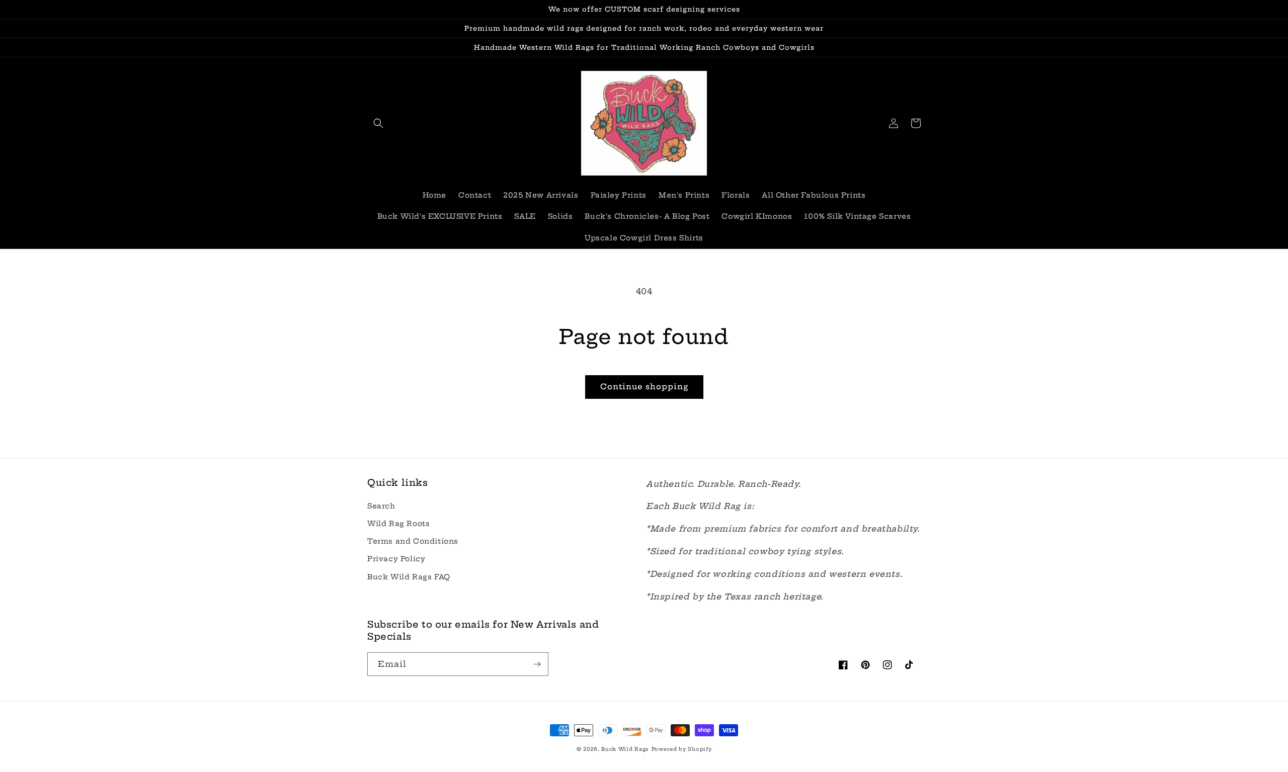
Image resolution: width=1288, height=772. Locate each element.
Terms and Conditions (412, 541)
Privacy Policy (396, 558)
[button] (378, 123)
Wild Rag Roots (398, 523)
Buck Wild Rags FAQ (408, 576)
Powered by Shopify (682, 749)
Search (381, 505)
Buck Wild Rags (625, 749)
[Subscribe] (537, 664)
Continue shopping (644, 386)
